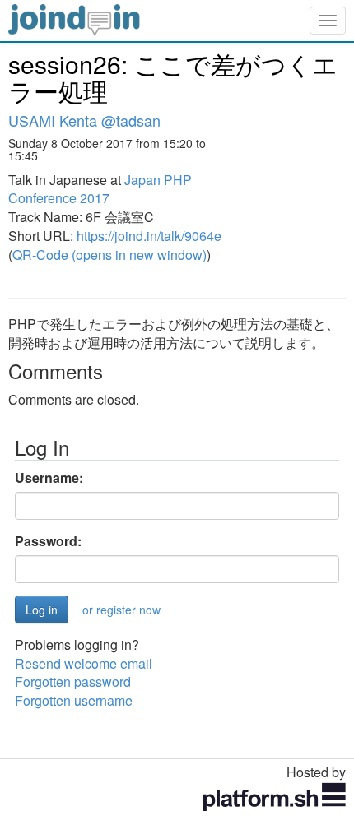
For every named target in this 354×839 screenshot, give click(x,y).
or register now (121, 609)
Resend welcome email (83, 663)
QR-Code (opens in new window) (109, 254)
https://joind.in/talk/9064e (149, 235)
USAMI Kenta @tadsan (84, 120)
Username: (49, 478)
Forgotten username (74, 700)
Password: (48, 541)
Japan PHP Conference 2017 (100, 189)
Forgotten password (73, 681)
